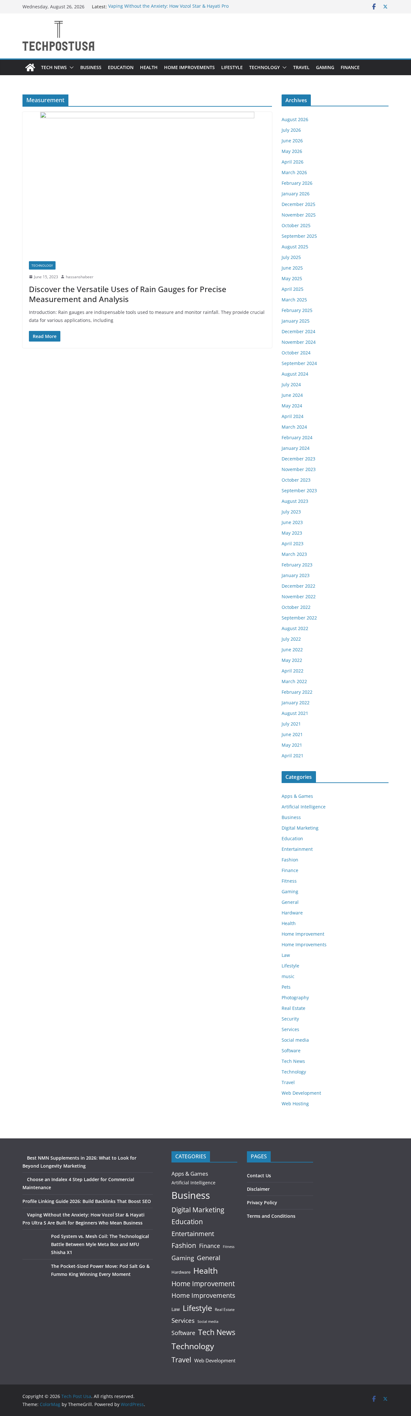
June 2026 (292, 141)
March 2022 (294, 681)
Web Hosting (295, 1103)
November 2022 (299, 596)
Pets (286, 987)
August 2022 (295, 628)
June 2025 (292, 268)
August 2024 (295, 374)
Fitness (289, 881)
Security (290, 1019)
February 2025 (297, 310)
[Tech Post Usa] (30, 67)
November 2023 (299, 469)
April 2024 (292, 416)
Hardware (292, 913)
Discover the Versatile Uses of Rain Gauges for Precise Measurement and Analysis (127, 294)
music (288, 976)
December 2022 (298, 586)
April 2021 (292, 756)
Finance (350, 67)
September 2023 (299, 490)
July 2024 (291, 384)
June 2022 (292, 649)
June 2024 (292, 395)
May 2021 (292, 745)
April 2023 (292, 543)
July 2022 (291, 639)
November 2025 (299, 215)
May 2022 (292, 660)
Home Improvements (189, 67)
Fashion (290, 860)
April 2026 (292, 162)
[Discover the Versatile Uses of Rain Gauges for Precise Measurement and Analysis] (147, 183)
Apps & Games (297, 796)
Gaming (325, 67)
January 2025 (296, 321)
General (290, 902)
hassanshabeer (79, 277)
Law (286, 955)
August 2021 (295, 713)
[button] (70, 67)
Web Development (301, 1093)
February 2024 (297, 437)
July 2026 (291, 130)
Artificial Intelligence (304, 807)
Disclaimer (258, 1189)
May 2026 (292, 151)
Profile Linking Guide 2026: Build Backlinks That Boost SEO (86, 1201)
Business (90, 67)
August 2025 (295, 247)
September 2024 (299, 363)
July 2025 (291, 257)
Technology (264, 67)
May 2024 (292, 406)
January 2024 (296, 448)
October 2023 (296, 480)
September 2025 (299, 236)
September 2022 (299, 618)
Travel (301, 67)
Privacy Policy (262, 1202)
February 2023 (297, 565)
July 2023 (291, 512)
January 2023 (296, 575)
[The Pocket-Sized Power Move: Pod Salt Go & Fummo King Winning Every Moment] (34, 1274)
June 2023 (292, 522)
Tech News (54, 67)
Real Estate (293, 1008)
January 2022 (296, 702)
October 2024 (296, 353)
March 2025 (294, 300)
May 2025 (292, 278)
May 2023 (292, 533)
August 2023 (295, 501)
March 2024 (294, 427)
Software (291, 1050)
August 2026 (295, 119)
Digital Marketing (300, 828)
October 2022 (296, 607)
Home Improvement (303, 934)
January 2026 (296, 194)
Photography (295, 997)
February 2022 (297, 692)
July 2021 (291, 724)
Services (290, 1029)
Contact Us (259, 1175)
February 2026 (297, 183)
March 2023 (294, 554)
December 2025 (298, 204)
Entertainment (297, 849)
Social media (295, 1040)
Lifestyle (232, 67)
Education (121, 67)
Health (149, 67)
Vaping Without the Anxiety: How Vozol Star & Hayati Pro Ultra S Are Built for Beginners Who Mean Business (168, 10)
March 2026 (294, 172)
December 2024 (298, 331)
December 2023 (298, 459)
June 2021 (292, 734)
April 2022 (292, 671)
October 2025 (296, 225)
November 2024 (299, 342)
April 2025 (292, 289)
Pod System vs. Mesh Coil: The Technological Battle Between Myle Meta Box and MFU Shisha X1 (100, 1244)
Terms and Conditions (271, 1216)
